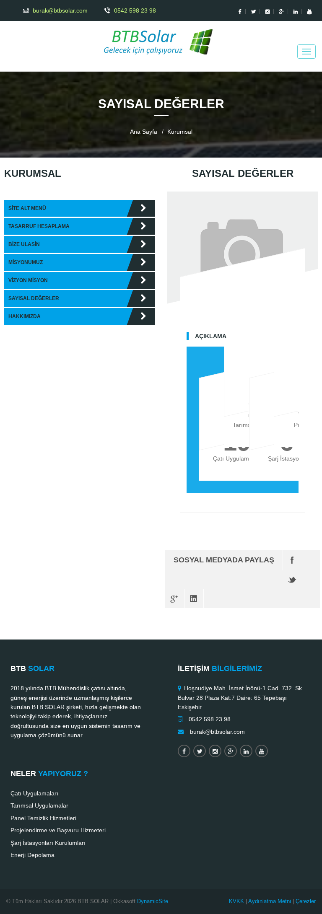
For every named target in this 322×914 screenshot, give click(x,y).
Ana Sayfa (143, 131)
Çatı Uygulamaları (34, 793)
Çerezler (306, 901)
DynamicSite (152, 901)
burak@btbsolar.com (217, 731)
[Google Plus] (174, 598)
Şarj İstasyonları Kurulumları (48, 842)
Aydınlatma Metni (269, 901)
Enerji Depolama (32, 855)
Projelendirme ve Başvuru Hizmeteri (58, 830)
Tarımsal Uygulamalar (39, 805)
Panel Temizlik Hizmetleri (43, 818)
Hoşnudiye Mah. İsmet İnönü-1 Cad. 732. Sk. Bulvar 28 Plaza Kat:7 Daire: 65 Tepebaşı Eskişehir (241, 697)
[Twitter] (292, 579)
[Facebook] (292, 560)
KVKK (236, 901)
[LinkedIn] (193, 598)
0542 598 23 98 (210, 719)
